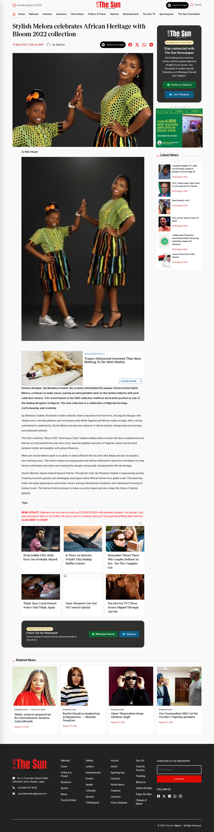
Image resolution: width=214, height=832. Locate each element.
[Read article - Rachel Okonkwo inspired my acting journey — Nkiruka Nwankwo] (83, 685)
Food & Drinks (68, 800)
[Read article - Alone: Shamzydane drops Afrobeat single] (131, 685)
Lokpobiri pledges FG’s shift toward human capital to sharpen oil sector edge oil (184, 169)
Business (61, 14)
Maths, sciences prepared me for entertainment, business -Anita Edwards (32, 718)
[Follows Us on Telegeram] (151, 44)
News (64, 794)
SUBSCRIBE (179, 779)
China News (77, 14)
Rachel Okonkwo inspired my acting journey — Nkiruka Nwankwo (81, 717)
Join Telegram (181, 94)
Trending (140, 776)
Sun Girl (140, 760)
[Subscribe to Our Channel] (169, 796)
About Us (141, 782)
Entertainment (131, 14)
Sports (64, 788)
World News (117, 784)
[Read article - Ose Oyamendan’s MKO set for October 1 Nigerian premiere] (179, 685)
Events (89, 778)
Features (115, 790)
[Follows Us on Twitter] (137, 44)
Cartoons (116, 796)
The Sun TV (149, 14)
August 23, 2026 (21, 727)
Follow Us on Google (179, 5)
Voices (114, 760)
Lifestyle (91, 790)
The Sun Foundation (189, 14)
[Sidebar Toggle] (14, 14)
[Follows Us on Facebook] (130, 44)
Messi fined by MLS (181, 201)
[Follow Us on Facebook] (158, 796)
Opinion (114, 14)
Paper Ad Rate (144, 794)
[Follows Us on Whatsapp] (144, 44)
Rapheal (60, 44)
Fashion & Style (38, 710)
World (114, 766)
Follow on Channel (181, 84)
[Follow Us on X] (164, 796)
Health (89, 784)
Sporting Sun (166, 14)
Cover (64, 766)
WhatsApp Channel (105, 634)
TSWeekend (92, 802)
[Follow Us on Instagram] (180, 796)
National (33, 14)
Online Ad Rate (144, 788)
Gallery (89, 760)
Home (21, 14)
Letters (90, 766)
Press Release (119, 802)
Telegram (131, 634)
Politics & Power (97, 14)
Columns (47, 14)
